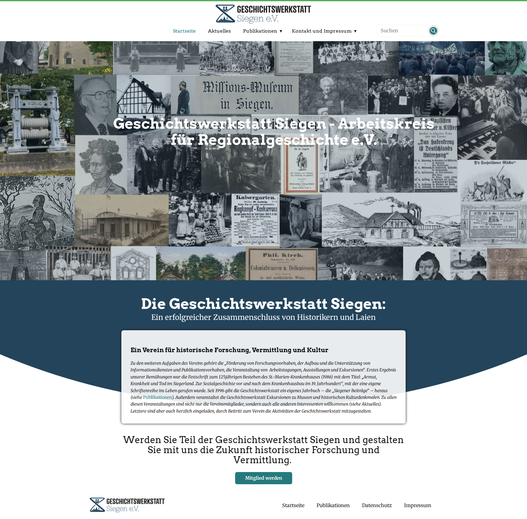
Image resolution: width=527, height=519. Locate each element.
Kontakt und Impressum (322, 31)
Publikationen (260, 31)
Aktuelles (219, 31)
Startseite (184, 31)
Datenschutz (377, 505)
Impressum (417, 505)
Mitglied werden (263, 478)
